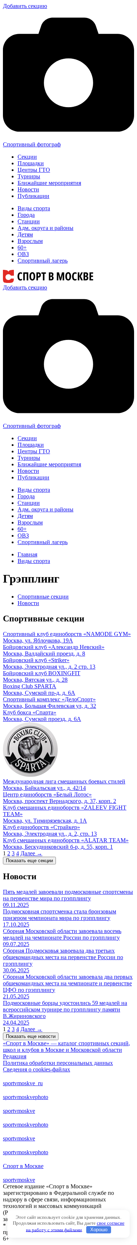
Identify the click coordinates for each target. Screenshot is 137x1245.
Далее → (31, 853)
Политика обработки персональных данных (58, 1063)
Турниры (29, 176)
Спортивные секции (43, 596)
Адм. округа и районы (45, 228)
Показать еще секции (29, 860)
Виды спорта (34, 208)
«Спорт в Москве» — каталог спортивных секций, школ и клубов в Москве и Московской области (66, 1046)
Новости (28, 189)
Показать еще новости (31, 1036)
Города (26, 215)
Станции (29, 221)
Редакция (14, 1056)
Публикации (33, 196)
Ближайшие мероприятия (49, 183)
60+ (22, 247)
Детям (25, 234)
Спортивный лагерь (43, 260)
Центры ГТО (34, 170)
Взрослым (30, 241)
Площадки (31, 163)
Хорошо (98, 1229)
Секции (27, 157)
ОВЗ (23, 254)
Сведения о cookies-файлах (36, 1069)
